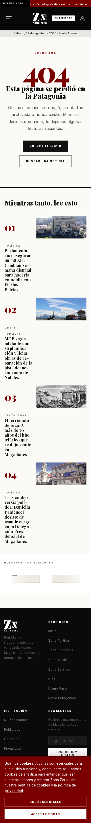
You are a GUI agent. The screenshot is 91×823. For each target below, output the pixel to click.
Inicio (52, 631)
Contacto (11, 739)
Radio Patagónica (62, 698)
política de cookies (34, 785)
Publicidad (12, 729)
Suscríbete (63, 18)
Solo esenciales (46, 802)
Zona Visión (57, 660)
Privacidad (12, 748)
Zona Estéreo (59, 669)
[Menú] (9, 18)
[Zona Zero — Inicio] (40, 18)
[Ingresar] (82, 18)
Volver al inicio (46, 146)
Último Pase (57, 688)
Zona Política (58, 640)
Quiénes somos (16, 720)
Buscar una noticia (45, 161)
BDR (51, 679)
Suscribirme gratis (68, 753)
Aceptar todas (45, 814)
